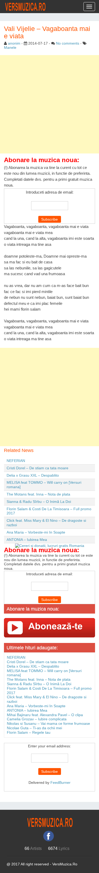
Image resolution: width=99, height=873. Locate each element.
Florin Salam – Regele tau (28, 732)
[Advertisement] (49, 104)
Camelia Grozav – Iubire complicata (37, 719)
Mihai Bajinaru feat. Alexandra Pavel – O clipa (45, 715)
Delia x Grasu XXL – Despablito (33, 475)
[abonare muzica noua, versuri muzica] (49, 627)
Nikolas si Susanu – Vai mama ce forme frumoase (48, 723)
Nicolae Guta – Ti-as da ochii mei (34, 728)
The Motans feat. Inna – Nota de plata (38, 494)
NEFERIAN (16, 461)
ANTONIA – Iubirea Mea (27, 539)
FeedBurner (60, 782)
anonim (14, 43)
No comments (67, 43)
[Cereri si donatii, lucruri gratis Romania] (49, 545)
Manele (10, 47)
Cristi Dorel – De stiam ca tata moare (37, 468)
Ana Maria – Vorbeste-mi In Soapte (36, 532)
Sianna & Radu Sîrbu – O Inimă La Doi (39, 501)
